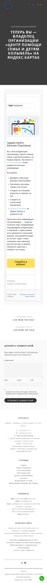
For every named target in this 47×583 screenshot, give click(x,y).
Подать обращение (23, 468)
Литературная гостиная (23, 481)
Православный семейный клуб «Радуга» (23, 483)
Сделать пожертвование (23, 475)
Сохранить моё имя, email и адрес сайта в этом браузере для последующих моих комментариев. (22, 393)
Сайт (31, 380)
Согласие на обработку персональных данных (23, 542)
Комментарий (9, 360)
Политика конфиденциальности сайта (23, 540)
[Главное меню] (33, 4)
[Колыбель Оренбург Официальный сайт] (8, 4)
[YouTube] (41, 4)
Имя (6, 380)
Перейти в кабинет (21, 263)
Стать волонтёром (23, 470)
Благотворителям (23, 473)
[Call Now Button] (41, 578)
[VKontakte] (38, 4)
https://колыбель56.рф (25, 436)
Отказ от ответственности (23, 550)
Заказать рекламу (18, 209)
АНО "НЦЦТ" (28, 580)
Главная (23, 465)
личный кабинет (14, 162)
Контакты (23, 478)
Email (19, 380)
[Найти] (29, 4)
